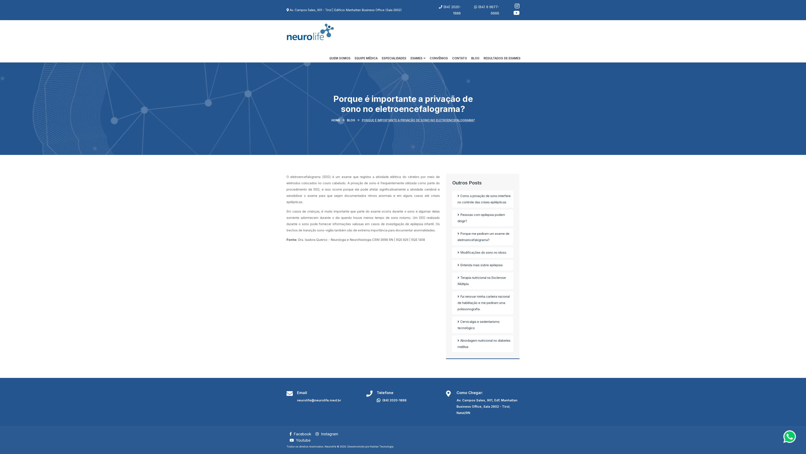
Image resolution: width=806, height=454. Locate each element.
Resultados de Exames (502, 58)
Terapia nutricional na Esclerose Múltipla (482, 281)
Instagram (329, 434)
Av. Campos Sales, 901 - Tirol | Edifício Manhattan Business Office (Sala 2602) (346, 10)
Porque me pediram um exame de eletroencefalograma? (483, 237)
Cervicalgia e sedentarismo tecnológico (479, 325)
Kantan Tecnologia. (382, 446)
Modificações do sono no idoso (483, 252)
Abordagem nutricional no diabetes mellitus (484, 344)
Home (335, 120)
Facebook (302, 434)
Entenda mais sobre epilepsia (481, 265)
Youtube (302, 440)
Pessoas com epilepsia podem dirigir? (481, 218)
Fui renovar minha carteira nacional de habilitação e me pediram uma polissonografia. (484, 302)
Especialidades (394, 58)
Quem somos (340, 58)
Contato (459, 58)
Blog (475, 58)
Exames (417, 58)
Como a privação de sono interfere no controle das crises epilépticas (484, 199)
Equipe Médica (366, 58)
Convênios (439, 58)
